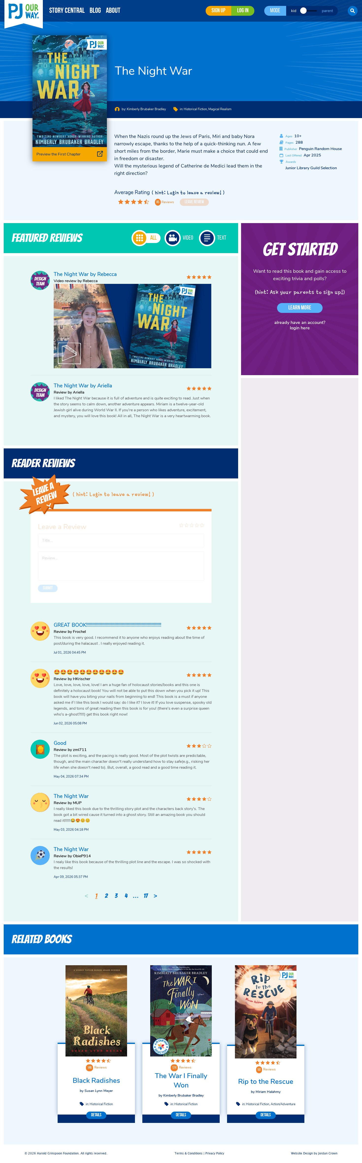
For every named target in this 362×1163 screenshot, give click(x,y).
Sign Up (218, 11)
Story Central (67, 11)
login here (300, 328)
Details (96, 1115)
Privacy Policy (214, 1153)
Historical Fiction (195, 109)
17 (146, 896)
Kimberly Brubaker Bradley (146, 109)
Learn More (299, 308)
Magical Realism (219, 109)
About (113, 11)
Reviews (100, 1067)
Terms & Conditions (188, 1153)
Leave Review (194, 202)
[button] (353, 11)
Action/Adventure (283, 1104)
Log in (242, 11)
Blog (95, 11)
